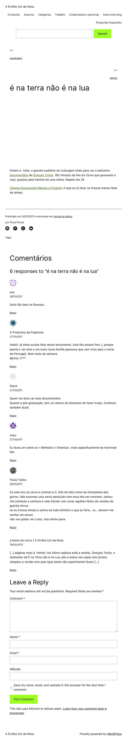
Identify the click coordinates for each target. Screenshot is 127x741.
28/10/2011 (16, 484)
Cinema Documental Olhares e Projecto (36, 188)
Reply (13, 312)
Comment (17, 598)
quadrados (16, 58)
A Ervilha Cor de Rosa (19, 6)
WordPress (114, 734)
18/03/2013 (16, 544)
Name (15, 637)
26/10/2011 (16, 296)
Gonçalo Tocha (43, 175)
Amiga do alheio (63, 216)
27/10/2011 (16, 336)
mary (13, 435)
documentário (19, 175)
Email (14, 653)
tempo (113, 78)
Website (15, 669)
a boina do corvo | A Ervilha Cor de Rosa (37, 540)
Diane (13, 386)
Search (102, 33)
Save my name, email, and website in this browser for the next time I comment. (59, 687)
